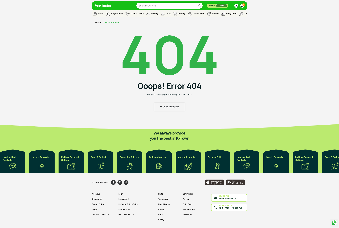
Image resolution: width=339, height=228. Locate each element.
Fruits (100, 13)
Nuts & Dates (137, 13)
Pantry (181, 13)
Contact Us (97, 199)
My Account (124, 199)
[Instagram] (119, 182)
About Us (96, 193)
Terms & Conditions (100, 214)
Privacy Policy (98, 204)
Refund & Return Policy (128, 204)
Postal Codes (124, 209)
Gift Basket (198, 13)
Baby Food (231, 13)
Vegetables (117, 13)
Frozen (215, 13)
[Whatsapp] (126, 182)
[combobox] (169, 6)
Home (98, 22)
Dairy (168, 13)
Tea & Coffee (189, 209)
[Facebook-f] (113, 182)
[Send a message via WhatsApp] (334, 223)
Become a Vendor (126, 214)
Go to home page (170, 106)
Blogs (94, 209)
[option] (12, 161)
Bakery (154, 13)
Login (121, 193)
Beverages (187, 214)
